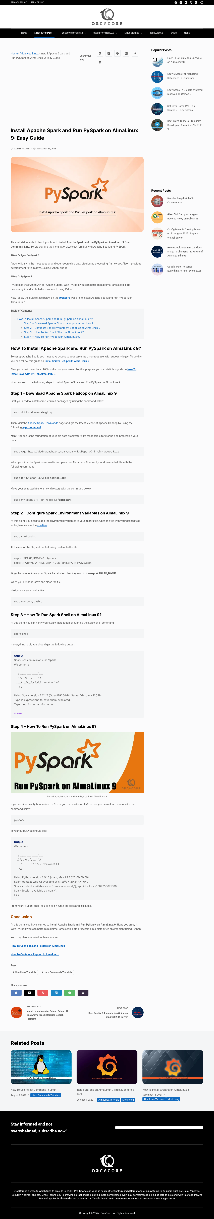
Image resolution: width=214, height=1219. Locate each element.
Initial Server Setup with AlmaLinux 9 (67, 361)
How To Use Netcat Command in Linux (33, 1089)
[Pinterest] (191, 2)
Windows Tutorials (72, 33)
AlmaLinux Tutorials (24, 972)
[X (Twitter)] (196, 2)
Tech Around (156, 33)
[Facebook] (176, 2)
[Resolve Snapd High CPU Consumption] (157, 201)
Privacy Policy (19, 2)
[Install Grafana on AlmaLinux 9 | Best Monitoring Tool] (107, 1067)
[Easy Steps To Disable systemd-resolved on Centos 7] (157, 93)
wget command (31, 427)
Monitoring (128, 1099)
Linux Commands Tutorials (57, 972)
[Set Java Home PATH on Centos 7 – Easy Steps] (157, 109)
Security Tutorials (103, 33)
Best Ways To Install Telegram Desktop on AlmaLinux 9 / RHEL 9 (185, 125)
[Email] (83, 993)
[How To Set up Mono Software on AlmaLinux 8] (157, 61)
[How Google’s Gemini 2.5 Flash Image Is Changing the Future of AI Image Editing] (157, 252)
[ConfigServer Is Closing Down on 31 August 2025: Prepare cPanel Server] (157, 233)
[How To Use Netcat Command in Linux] (41, 1067)
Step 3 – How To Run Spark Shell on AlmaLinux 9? (54, 332)
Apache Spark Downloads (43, 423)
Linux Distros (132, 33)
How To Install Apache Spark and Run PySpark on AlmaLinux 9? (55, 319)
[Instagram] (181, 2)
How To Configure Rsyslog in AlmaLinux (35, 954)
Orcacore (64, 297)
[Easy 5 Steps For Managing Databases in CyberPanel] (157, 77)
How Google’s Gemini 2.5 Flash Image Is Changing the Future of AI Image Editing (185, 251)
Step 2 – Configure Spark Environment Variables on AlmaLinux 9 (62, 328)
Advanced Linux (29, 53)
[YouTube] (186, 2)
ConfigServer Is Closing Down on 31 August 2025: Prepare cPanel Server (183, 233)
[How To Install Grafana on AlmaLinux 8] (172, 1067)
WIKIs (174, 33)
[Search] (201, 2)
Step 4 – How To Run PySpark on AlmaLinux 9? (52, 336)
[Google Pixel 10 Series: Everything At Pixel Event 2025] (157, 269)
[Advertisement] (77, 94)
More (187, 33)
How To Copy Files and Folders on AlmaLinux (38, 945)
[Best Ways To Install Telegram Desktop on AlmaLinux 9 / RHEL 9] (157, 125)
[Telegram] (135, 53)
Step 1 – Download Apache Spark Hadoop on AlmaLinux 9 (58, 323)
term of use (37, 2)
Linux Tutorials (42, 33)
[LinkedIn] (126, 53)
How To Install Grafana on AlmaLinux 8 (165, 1089)
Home (24, 33)
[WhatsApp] (100, 62)
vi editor (42, 525)
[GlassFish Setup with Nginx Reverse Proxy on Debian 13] (157, 217)
